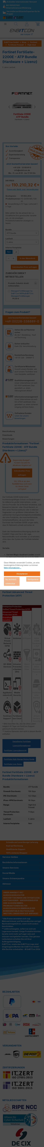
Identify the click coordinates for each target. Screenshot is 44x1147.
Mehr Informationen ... (12, 568)
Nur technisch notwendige (10, 581)
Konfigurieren (33, 579)
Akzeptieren (22, 574)
